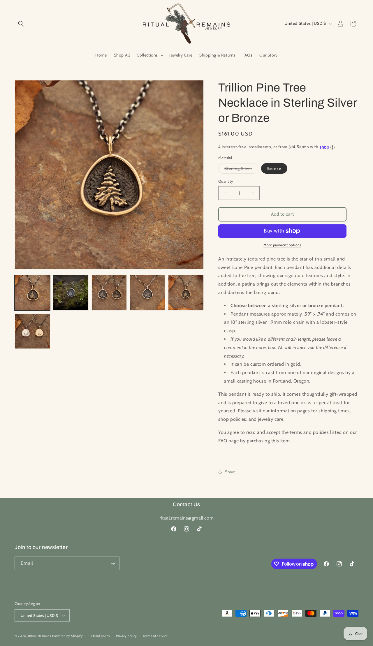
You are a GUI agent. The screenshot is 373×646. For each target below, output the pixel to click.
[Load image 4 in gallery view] (147, 293)
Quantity (225, 181)
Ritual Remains (39, 636)
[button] (21, 23)
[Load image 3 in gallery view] (109, 293)
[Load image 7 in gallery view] (32, 331)
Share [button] (230, 471)
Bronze (274, 168)
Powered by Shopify (67, 636)
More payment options (282, 245)
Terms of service (155, 636)
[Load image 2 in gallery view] (71, 293)
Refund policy (99, 636)
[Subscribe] (112, 563)
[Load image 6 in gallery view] (186, 293)
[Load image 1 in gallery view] (32, 293)
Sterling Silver (241, 170)
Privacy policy (126, 636)
